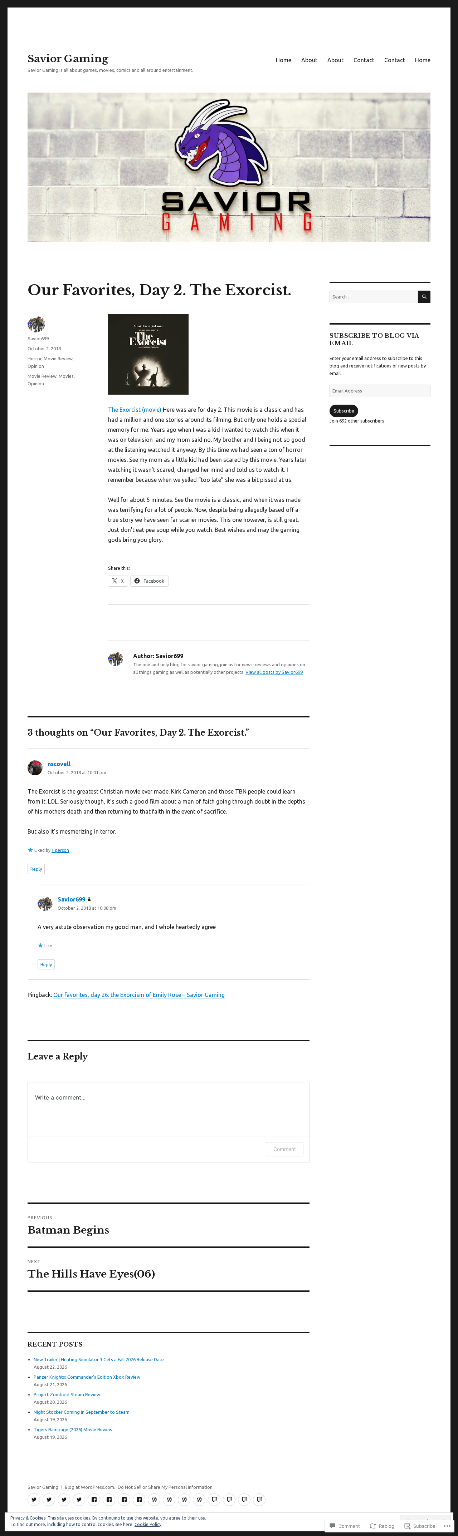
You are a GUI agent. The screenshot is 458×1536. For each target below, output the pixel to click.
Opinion (36, 366)
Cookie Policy (148, 1524)
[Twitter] (34, 1499)
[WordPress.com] (154, 1499)
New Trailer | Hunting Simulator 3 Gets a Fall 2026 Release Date (99, 1359)
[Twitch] (214, 1499)
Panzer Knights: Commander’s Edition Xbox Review (87, 1376)
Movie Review (58, 358)
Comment (284, 1149)
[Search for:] (374, 296)
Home (283, 60)
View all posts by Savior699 (274, 672)
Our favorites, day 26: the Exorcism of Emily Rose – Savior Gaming (139, 995)
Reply (36, 868)
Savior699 (38, 338)
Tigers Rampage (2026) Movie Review (73, 1429)
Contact (364, 60)
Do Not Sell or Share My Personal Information (165, 1487)
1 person (60, 850)
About (309, 60)
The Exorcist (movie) (134, 409)
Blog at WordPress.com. (90, 1487)
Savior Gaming (68, 59)
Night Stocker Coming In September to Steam (82, 1411)
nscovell (59, 764)
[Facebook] (94, 1499)
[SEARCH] (424, 297)
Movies (66, 376)
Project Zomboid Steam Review (67, 1394)
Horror (35, 358)
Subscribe (343, 410)
